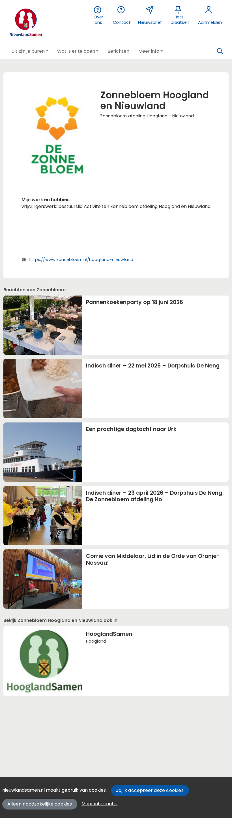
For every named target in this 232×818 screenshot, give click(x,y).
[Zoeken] (219, 51)
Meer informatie (99, 803)
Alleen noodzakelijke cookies (39, 804)
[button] (30, 51)
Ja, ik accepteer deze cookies (150, 790)
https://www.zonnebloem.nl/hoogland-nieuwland (81, 259)
